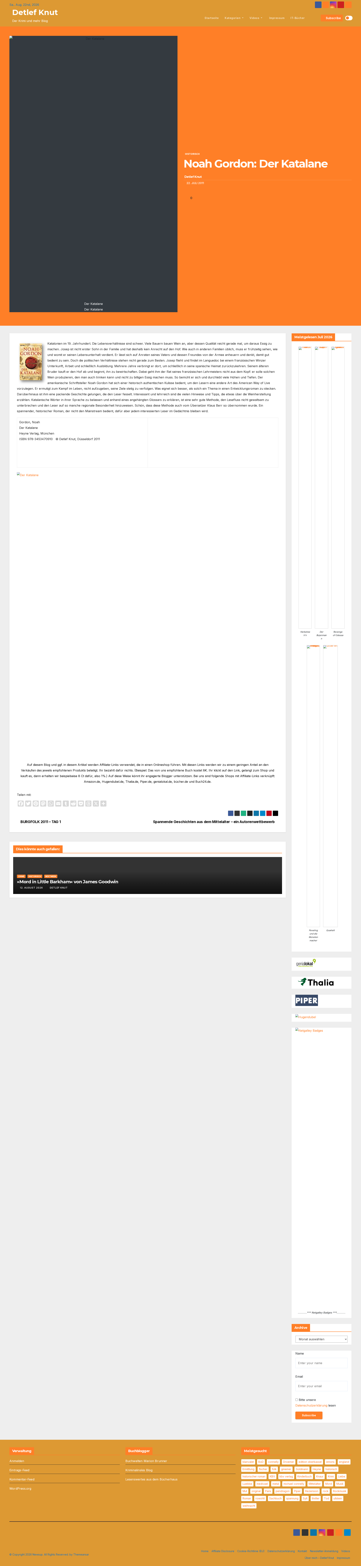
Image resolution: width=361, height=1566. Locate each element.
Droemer (288, 1461)
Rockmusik (339, 1491)
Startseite (212, 18)
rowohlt (260, 1498)
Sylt (305, 1498)
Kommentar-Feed (21, 1479)
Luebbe (247, 1483)
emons (330, 1461)
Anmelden (16, 1461)
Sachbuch (275, 1498)
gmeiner (286, 1469)
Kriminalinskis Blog (139, 1470)
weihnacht (249, 1505)
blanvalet (248, 1461)
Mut (245, 1491)
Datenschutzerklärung (311, 1405)
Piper (297, 1491)
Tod (326, 1498)
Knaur (319, 1476)
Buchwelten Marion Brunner (146, 1461)
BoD (261, 1461)
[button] (317, 18)
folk (274, 1469)
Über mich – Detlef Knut (319, 1557)
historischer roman (254, 1476)
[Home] (197, 18)
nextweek (50, 876)
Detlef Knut (35, 12)
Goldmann (302, 1469)
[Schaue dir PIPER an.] (306, 1000)
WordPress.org (20, 1488)
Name (299, 1353)
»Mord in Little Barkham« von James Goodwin (67, 881)
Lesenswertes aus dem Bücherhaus (151, 1479)
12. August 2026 (31, 887)
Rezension (311, 1491)
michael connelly (294, 1483)
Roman (247, 1498)
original (256, 1491)
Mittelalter (315, 1483)
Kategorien (233, 18)
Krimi (331, 1476)
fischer (263, 1469)
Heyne (317, 1469)
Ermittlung (248, 1469)
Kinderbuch (304, 1476)
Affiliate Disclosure (223, 1551)
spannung (292, 1498)
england (344, 1461)
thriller (315, 1498)
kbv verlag (286, 1476)
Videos (255, 18)
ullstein (338, 1498)
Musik (340, 1483)
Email (299, 1376)
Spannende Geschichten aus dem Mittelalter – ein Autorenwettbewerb (214, 821)
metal (275, 1483)
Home (205, 1551)
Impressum (276, 18)
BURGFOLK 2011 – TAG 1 (40, 821)
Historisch (192, 154)
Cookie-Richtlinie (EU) (251, 1551)
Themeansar (81, 1554)
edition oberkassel (310, 1461)
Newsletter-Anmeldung (324, 1551)
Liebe (341, 1476)
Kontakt (302, 1551)
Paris (268, 1491)
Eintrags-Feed (19, 1470)
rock (325, 1491)
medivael (262, 1483)
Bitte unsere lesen (315, 1402)
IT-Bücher (297, 18)
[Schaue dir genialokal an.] (306, 963)
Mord (328, 1483)
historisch (331, 1469)
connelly (273, 1461)
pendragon (283, 1491)
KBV (272, 1476)
